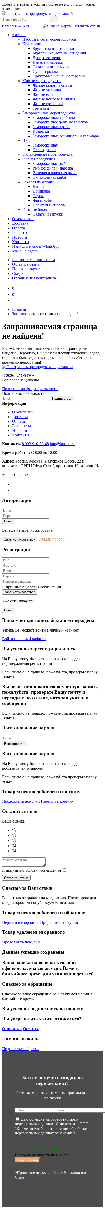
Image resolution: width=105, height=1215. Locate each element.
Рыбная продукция (38, 159)
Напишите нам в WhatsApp (35, 246)
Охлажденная (44, 150)
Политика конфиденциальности (30, 389)
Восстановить (14, 744)
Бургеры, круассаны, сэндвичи (59, 53)
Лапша (38, 186)
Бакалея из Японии (39, 182)
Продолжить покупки (21, 801)
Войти (8, 521)
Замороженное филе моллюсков (60, 122)
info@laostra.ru (62, 444)
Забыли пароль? (52, 539)
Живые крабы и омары (52, 85)
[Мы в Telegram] (33, 26)
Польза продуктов (28, 269)
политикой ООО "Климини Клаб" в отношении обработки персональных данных (52, 1128)
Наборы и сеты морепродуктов (49, 39)
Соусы (38, 196)
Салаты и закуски (48, 214)
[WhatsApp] (15, 490)
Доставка (20, 223)
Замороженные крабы (51, 127)
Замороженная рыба (50, 163)
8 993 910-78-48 (15, 26)
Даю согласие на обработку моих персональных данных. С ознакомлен (52, 1126)
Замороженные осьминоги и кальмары (66, 136)
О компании (23, 219)
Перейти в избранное (20, 922)
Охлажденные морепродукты (47, 154)
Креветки (41, 131)
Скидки (19, 273)
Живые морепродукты (41, 80)
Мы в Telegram (25, 251)
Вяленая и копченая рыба (55, 173)
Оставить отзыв (86, 26)
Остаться (31, 1029)
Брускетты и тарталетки (53, 48)
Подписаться (62, 398)
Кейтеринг (31, 44)
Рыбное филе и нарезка (53, 168)
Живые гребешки (48, 104)
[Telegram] (15, 484)
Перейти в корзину (57, 801)
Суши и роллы (45, 71)
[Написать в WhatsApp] (39, 26)
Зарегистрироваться (19, 539)
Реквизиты (21, 426)
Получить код (27, 1160)
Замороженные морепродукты (48, 113)
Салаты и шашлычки (51, 67)
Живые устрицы (47, 90)
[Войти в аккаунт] (14, 300)
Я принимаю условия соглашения (32, 587)
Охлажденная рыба (49, 177)
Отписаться (12, 1029)
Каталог (19, 34)
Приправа (41, 191)
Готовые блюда (35, 209)
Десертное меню (47, 57)
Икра (26, 140)
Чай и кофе (42, 200)
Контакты (20, 242)
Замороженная (45, 145)
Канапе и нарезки (48, 62)
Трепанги (41, 108)
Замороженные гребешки (55, 117)
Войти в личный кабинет (24, 639)
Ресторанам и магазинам (33, 259)
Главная (19, 309)
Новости (19, 237)
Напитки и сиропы (49, 205)
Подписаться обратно (20, 1049)
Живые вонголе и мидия (54, 99)
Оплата (18, 228)
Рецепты (19, 232)
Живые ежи (43, 94)
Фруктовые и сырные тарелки (59, 76)
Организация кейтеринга (34, 278)
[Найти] (54, 19)
